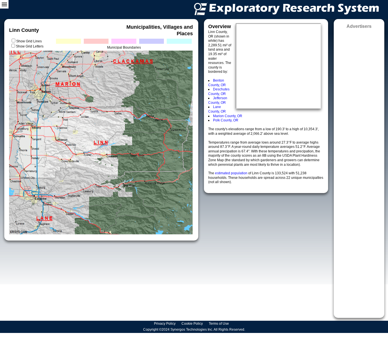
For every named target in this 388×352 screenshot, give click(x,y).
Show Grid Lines (29, 41)
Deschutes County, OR (219, 91)
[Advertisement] (359, 171)
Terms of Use (219, 324)
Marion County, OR (227, 116)
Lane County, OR (217, 109)
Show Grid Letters (29, 46)
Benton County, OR (217, 82)
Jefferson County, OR (217, 100)
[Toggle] (4, 4)
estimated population (231, 173)
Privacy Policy (165, 324)
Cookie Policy (193, 324)
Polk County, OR (225, 120)
